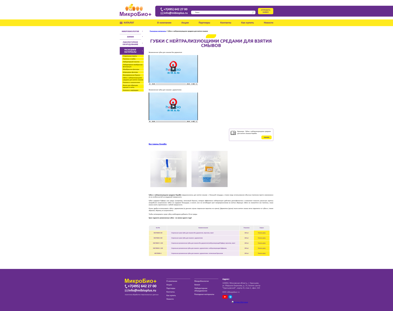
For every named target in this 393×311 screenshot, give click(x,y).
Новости (268, 22)
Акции (185, 22)
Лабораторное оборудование (130, 43)
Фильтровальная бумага (131, 75)
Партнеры (204, 22)
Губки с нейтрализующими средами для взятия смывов (133, 79)
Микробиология (130, 31)
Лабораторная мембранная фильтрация (133, 66)
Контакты (225, 22)
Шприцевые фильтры (130, 72)
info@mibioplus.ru (176, 13)
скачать (266, 137)
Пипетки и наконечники (131, 82)
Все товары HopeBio (158, 144)
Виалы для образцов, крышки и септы (130, 86)
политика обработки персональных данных (142, 295)
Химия (130, 37)
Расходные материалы (130, 51)
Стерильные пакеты (130, 56)
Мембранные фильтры (131, 69)
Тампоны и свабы (129, 59)
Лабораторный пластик (131, 62)
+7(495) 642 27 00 (175, 9)
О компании (164, 22)
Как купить (247, 22)
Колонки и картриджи (130, 90)
